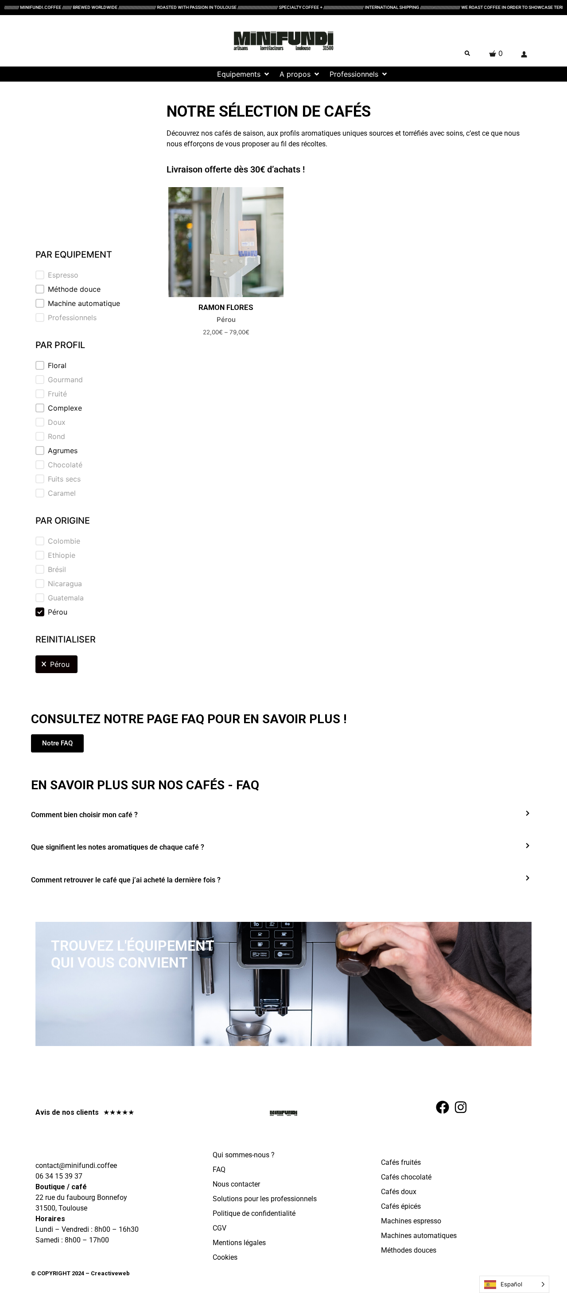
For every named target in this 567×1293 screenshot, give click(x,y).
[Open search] (467, 53)
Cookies (225, 1257)
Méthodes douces (408, 1250)
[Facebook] (442, 1107)
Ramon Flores (225, 307)
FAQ (219, 1169)
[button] (193, 74)
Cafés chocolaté (406, 1177)
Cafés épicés (401, 1206)
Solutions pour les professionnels (265, 1199)
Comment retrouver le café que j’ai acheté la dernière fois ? (126, 880)
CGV (219, 1228)
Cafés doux (398, 1191)
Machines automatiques (419, 1235)
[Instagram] (461, 1107)
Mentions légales (239, 1242)
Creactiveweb (109, 1273)
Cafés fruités (401, 1162)
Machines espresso (411, 1221)
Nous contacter (236, 1184)
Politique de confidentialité (254, 1213)
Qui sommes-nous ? (244, 1155)
